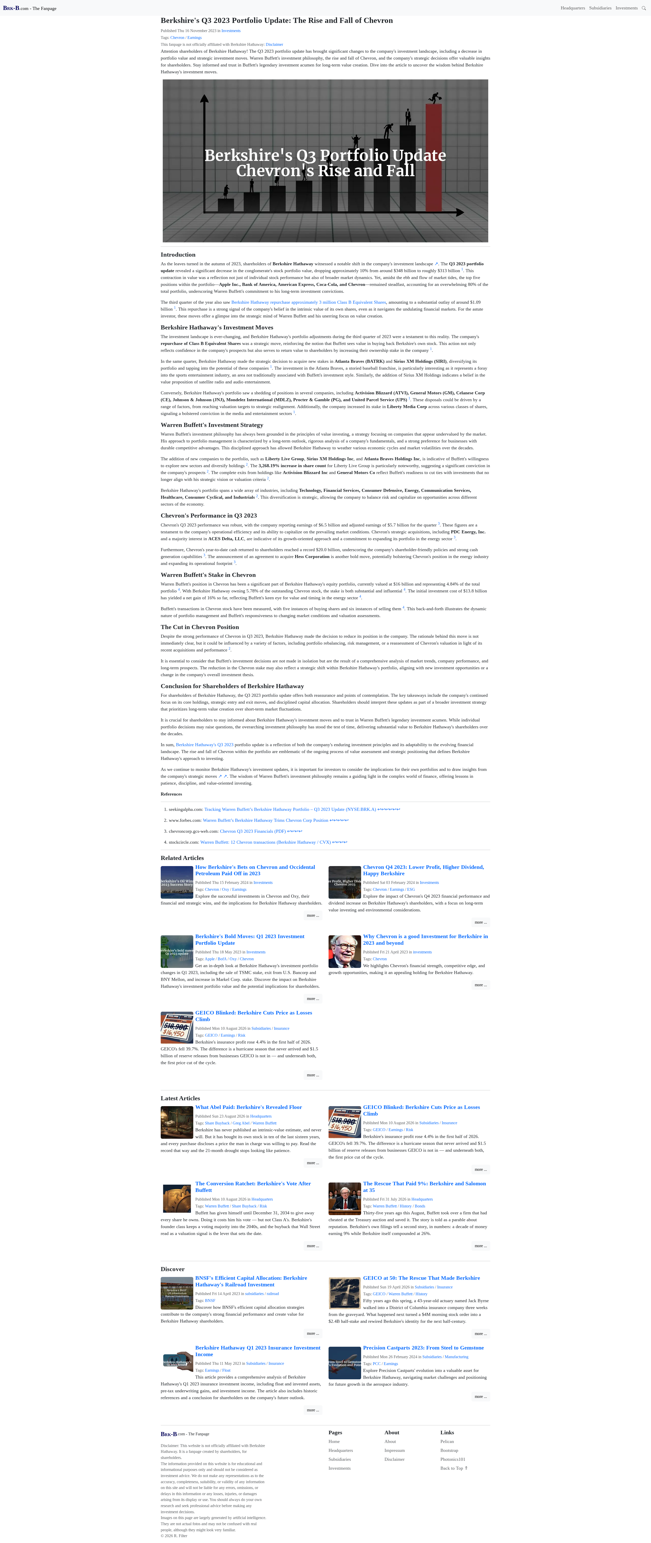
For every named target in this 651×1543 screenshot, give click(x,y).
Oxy (225, 889)
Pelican (447, 1441)
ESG (411, 889)
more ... (313, 915)
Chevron (177, 37)
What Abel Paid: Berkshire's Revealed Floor (248, 1107)
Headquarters (573, 7)
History (406, 1206)
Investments (627, 7)
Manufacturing (456, 1357)
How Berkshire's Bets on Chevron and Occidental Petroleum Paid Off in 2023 (255, 870)
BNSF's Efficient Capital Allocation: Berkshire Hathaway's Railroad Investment (251, 1281)
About (390, 1441)
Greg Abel (241, 1123)
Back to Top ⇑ (454, 1468)
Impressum (394, 1450)
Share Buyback (217, 1123)
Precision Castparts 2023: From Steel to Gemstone (423, 1348)
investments (422, 952)
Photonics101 (452, 1459)
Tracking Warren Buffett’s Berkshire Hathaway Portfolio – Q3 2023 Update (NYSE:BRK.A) (290, 809)
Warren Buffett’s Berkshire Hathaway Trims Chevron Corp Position (265, 820)
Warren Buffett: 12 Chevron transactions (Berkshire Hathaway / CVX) (265, 842)
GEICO (211, 1035)
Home (334, 1441)
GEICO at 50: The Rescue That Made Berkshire (421, 1278)
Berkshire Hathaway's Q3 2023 (204, 744)
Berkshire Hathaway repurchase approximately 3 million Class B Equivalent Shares (308, 302)
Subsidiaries (600, 7)
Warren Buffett (264, 1123)
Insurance (281, 1028)
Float (226, 1370)
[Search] (644, 8)
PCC (377, 1363)
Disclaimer (274, 44)
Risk (241, 1035)
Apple (210, 959)
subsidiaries (254, 1293)
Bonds (420, 1206)
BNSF (210, 1300)
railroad (273, 1293)
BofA (222, 959)
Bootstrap (449, 1450)
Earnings (194, 37)
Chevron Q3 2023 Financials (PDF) (253, 831)
